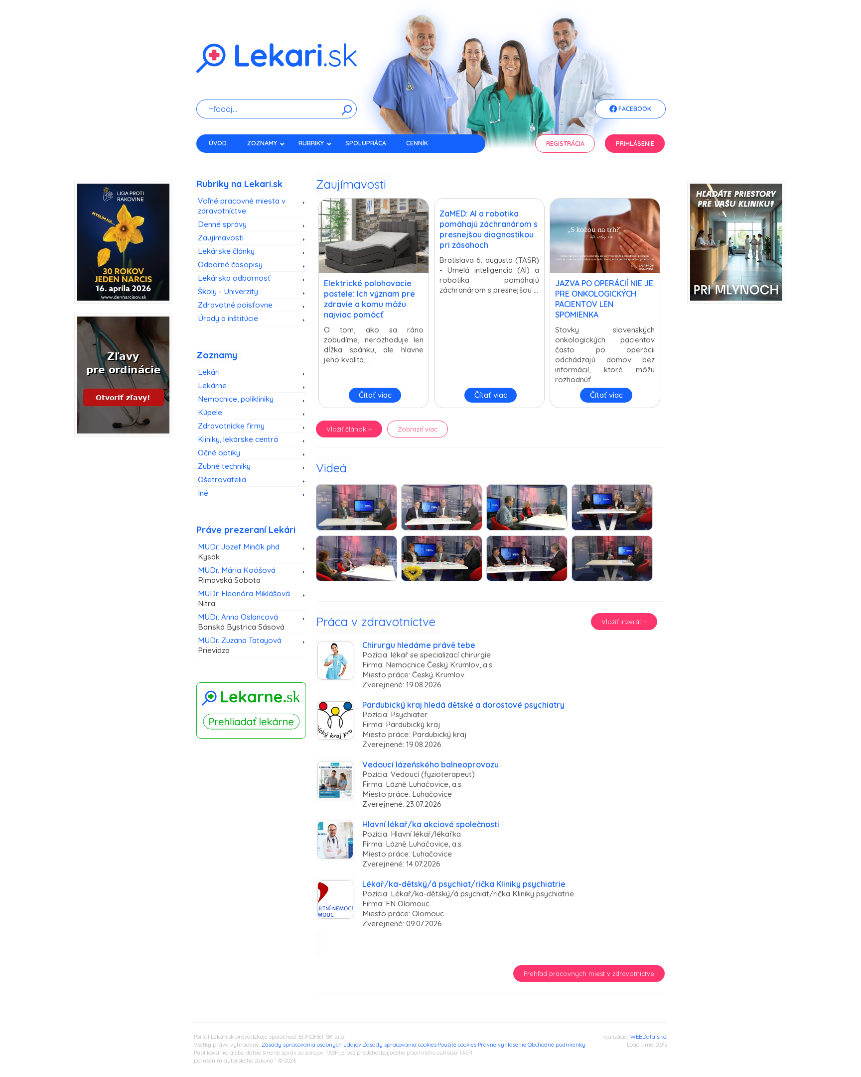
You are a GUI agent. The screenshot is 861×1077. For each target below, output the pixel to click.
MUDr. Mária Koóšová (237, 575)
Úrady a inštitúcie (228, 318)
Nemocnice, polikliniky (236, 399)
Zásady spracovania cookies (399, 1044)
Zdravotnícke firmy (231, 426)
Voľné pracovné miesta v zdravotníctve (242, 205)
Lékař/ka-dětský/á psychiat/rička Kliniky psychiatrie (464, 884)
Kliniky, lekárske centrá (238, 439)
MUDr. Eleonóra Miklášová (244, 598)
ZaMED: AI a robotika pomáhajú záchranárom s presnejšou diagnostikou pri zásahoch (488, 229)
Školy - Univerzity (228, 291)
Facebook (634, 108)
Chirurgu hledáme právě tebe (418, 645)
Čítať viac (375, 395)
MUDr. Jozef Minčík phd (239, 551)
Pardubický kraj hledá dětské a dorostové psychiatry (463, 705)
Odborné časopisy (230, 264)
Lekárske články (226, 251)
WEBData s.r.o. (648, 1036)
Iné (203, 493)
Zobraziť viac (417, 429)
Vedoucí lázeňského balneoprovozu (430, 764)
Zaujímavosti (221, 237)
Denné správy (222, 224)
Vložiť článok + (349, 429)
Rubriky (311, 143)
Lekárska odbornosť (234, 278)
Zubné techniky (224, 466)
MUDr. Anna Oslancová (241, 622)
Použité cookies (457, 1044)
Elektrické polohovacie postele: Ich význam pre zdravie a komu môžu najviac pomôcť (369, 299)
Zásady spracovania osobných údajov (311, 1044)
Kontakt (223, 160)
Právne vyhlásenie (502, 1044)
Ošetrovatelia (222, 479)
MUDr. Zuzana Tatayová (240, 645)
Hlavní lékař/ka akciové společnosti (430, 824)
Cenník (417, 143)
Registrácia (565, 143)
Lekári (209, 372)
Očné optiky (219, 452)
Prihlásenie (635, 143)
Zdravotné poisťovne (235, 305)
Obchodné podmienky (556, 1044)
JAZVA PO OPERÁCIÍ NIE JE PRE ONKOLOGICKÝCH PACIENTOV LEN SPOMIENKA (604, 299)
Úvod (218, 143)
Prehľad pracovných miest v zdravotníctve (589, 973)
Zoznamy (262, 143)
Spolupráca (365, 143)
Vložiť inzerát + (624, 622)
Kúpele (210, 412)
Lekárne (212, 385)
